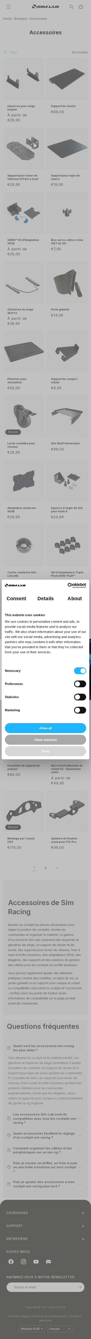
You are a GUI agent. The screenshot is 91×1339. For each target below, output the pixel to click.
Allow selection (45, 740)
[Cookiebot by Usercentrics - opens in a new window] (67, 585)
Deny (45, 751)
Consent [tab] (16, 598)
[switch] (80, 684)
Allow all (45, 728)
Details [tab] (45, 598)
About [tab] (75, 598)
